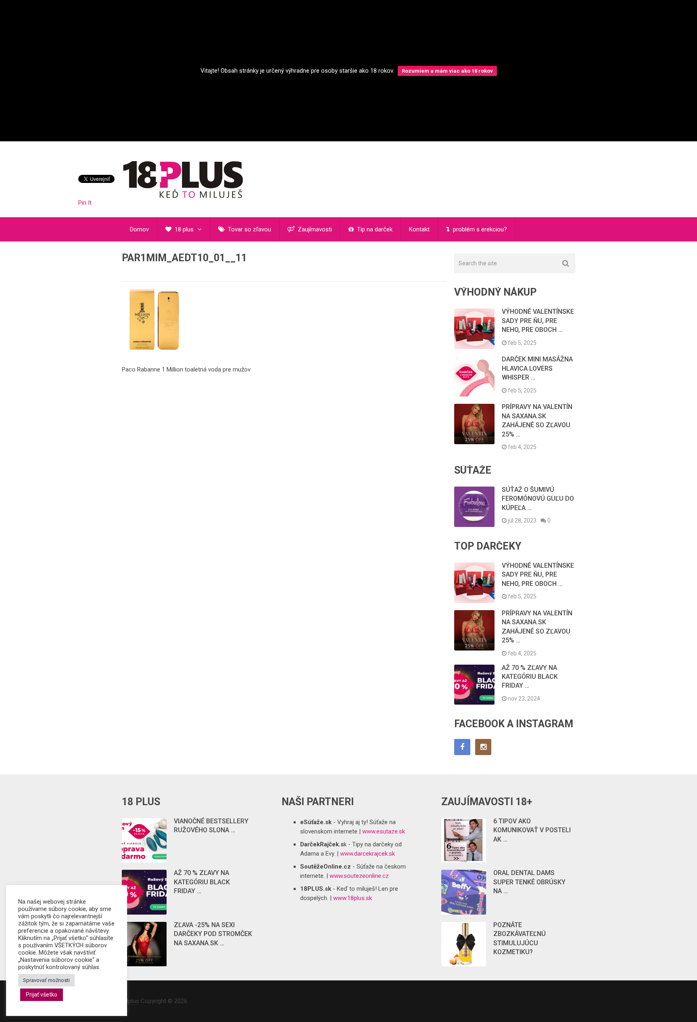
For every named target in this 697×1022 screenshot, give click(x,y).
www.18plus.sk (352, 898)
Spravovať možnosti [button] (46, 980)
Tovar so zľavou (248, 229)
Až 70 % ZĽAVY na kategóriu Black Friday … (530, 677)
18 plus (183, 229)
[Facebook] (462, 747)
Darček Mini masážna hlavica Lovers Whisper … (537, 368)
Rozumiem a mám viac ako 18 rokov (447, 71)
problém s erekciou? (479, 229)
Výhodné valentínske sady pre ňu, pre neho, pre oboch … (538, 321)
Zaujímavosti (314, 229)
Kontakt (419, 229)
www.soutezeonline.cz (359, 875)
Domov (139, 229)
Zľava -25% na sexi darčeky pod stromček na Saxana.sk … (213, 934)
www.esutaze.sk (383, 831)
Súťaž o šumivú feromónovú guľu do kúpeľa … (538, 499)
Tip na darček (373, 229)
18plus (130, 1001)
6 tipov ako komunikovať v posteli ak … (532, 830)
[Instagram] (483, 747)
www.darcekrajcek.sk (367, 853)
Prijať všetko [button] (41, 994)
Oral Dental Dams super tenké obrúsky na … (529, 882)
